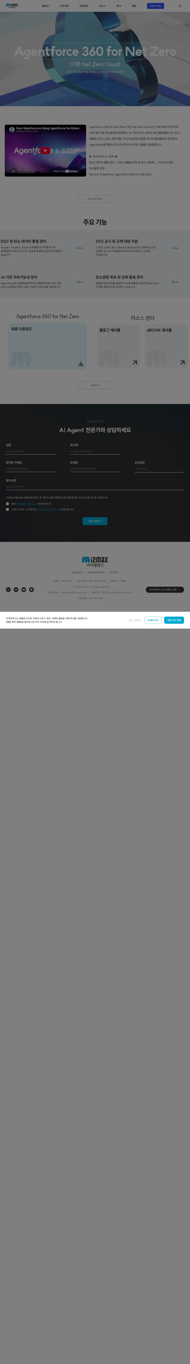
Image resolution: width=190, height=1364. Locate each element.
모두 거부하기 (134, 620)
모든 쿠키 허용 (174, 620)
